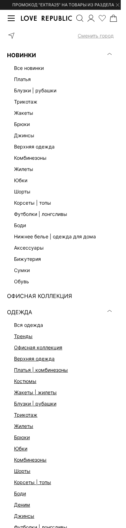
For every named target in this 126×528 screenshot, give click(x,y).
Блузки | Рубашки (35, 404)
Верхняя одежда (34, 359)
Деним (22, 505)
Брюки (22, 437)
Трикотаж (25, 415)
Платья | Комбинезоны (41, 370)
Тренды (23, 336)
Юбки (20, 448)
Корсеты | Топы (32, 482)
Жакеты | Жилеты (35, 392)
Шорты (22, 471)
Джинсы (24, 516)
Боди (20, 493)
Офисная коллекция (38, 347)
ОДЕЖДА (19, 312)
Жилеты (23, 426)
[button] (60, 36)
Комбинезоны (30, 460)
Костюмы (25, 381)
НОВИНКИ (21, 55)
